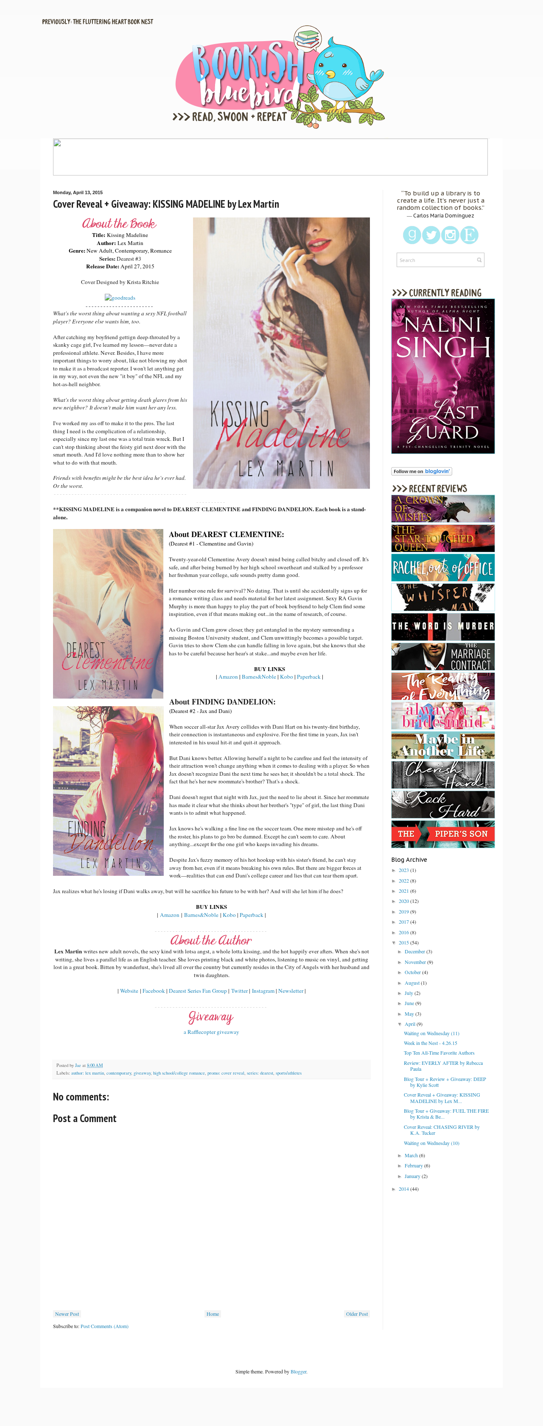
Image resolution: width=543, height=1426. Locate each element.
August (413, 982)
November (416, 961)
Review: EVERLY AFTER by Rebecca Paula (443, 1065)
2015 (404, 942)
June (410, 1003)
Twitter (239, 990)
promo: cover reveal (225, 1073)
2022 (404, 880)
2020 (404, 900)
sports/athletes (289, 1073)
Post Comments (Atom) (105, 1326)
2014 (404, 1188)
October (413, 972)
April (411, 1023)
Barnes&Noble (259, 676)
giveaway (142, 1073)
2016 (404, 932)
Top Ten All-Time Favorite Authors (439, 1052)
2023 (404, 869)
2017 (404, 921)
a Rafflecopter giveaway (211, 1032)
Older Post (357, 1313)
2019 (404, 911)
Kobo (286, 676)
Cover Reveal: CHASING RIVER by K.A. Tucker (442, 1129)
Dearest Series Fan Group (198, 990)
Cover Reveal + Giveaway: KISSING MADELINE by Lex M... (442, 1097)
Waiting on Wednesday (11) (431, 1033)
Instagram (263, 990)
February (414, 1165)
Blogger (298, 1371)
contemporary (118, 1073)
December (415, 951)
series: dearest (260, 1073)
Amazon (228, 676)
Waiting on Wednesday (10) (431, 1142)
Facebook (154, 990)
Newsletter (290, 990)
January (413, 1176)
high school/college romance (179, 1073)
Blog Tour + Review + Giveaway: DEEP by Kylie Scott (445, 1081)
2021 (404, 890)
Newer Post (67, 1313)
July (409, 992)
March (412, 1155)
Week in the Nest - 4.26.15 (430, 1042)
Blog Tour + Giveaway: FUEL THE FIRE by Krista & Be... (446, 1113)
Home (213, 1313)
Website (129, 990)
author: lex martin (87, 1073)
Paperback (309, 676)
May (410, 1013)
